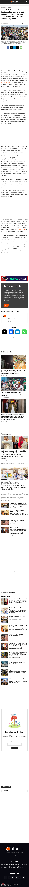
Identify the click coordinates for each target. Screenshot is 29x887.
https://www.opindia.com (12, 316)
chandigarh (8, 311)
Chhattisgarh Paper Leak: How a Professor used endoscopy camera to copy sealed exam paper (18, 504)
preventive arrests (6, 82)
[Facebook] (8, 47)
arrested (14, 73)
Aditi (2, 459)
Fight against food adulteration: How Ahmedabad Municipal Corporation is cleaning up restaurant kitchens (18, 671)
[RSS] (12, 877)
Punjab (12, 311)
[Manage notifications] (3, 884)
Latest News (5, 596)
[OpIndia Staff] (4, 318)
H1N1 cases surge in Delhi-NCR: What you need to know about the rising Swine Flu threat (18, 662)
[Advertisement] (14, 552)
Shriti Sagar (3, 490)
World (3, 448)
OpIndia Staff (24, 23)
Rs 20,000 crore (21, 229)
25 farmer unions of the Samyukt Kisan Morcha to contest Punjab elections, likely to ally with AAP (13, 394)
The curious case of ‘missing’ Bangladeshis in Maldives (17, 521)
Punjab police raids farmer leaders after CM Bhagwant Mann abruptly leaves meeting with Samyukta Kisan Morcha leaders (13, 372)
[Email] (17, 47)
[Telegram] (14, 47)
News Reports (3, 7)
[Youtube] (23, 877)
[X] (11, 47)
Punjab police (17, 311)
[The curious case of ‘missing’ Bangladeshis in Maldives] (5, 522)
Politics (9, 7)
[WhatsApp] (21, 47)
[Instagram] (10, 320)
